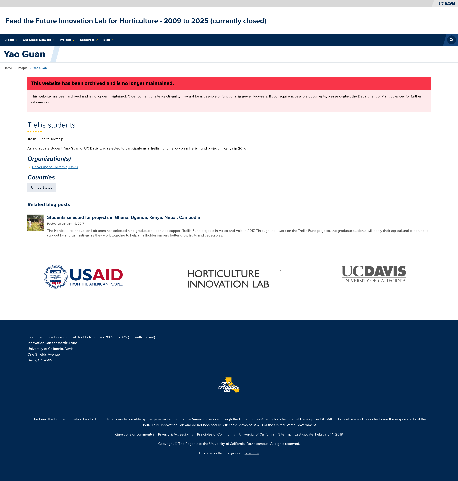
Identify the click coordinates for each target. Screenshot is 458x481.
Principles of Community (216, 434)
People (22, 68)
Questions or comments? (134, 434)
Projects (65, 39)
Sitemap (284, 434)
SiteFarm (252, 453)
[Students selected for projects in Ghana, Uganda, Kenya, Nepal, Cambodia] (35, 222)
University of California (256, 434)
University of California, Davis (55, 166)
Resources (87, 39)
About (9, 39)
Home (8, 68)
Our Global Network (37, 39)
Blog (106, 39)
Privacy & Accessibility (175, 434)
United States (41, 187)
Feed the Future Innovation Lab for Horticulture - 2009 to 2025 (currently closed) (135, 20)
